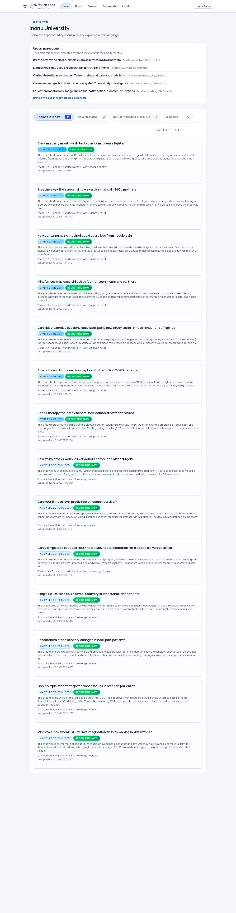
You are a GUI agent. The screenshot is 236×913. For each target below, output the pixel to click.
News (78, 6)
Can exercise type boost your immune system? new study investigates (80, 83)
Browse (92, 6)
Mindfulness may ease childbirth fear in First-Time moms (71, 68)
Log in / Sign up (203, 6)
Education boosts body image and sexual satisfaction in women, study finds (84, 91)
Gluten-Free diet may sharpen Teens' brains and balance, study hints (79, 75)
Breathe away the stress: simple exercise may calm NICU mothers (77, 60)
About (125, 6)
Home (65, 6)
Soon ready (109, 6)
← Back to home (39, 21)
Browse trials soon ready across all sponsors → (61, 97)
